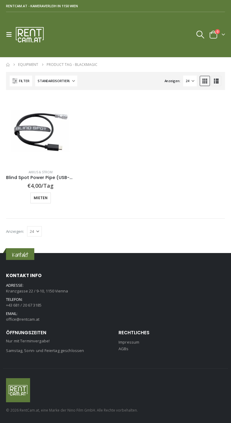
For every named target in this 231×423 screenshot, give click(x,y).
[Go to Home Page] (8, 64)
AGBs (124, 348)
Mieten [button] (41, 197)
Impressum (129, 342)
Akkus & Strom (41, 172)
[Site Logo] (32, 34)
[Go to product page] (40, 130)
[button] (11, 34)
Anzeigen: (172, 81)
